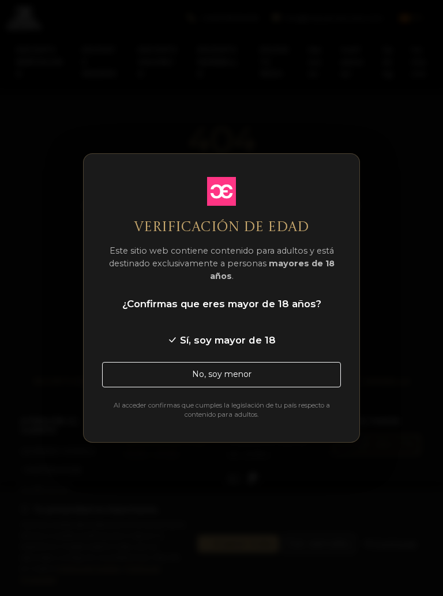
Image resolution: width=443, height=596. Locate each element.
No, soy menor (221, 374)
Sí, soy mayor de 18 (226, 340)
